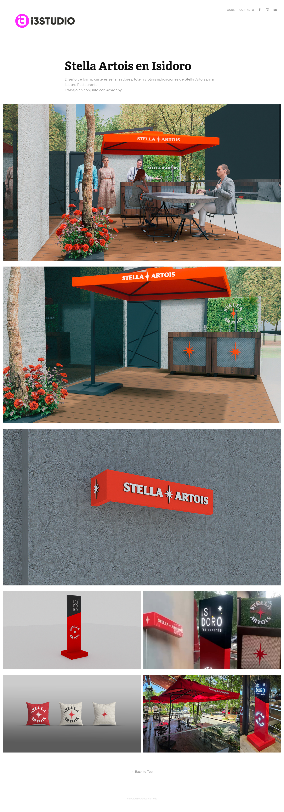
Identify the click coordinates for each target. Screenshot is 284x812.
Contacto (246, 10)
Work (231, 10)
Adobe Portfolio (148, 798)
